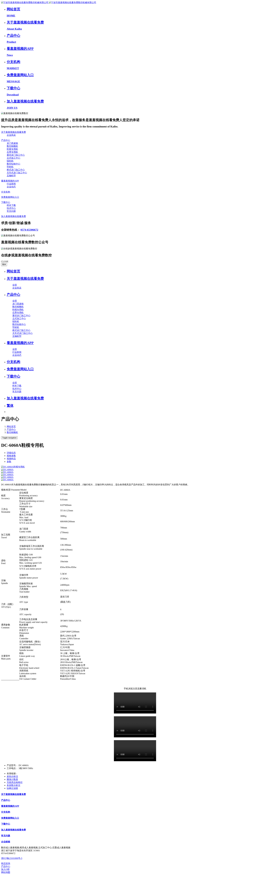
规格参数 (11, 455)
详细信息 (11, 453)
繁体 (4, 264)
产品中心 (11, 429)
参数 (9, 461)
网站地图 (5, 872)
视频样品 (11, 458)
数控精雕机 (12, 432)
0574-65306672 (29, 229)
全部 (14, 285)
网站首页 (13, 271)
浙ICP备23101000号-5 (11, 858)
